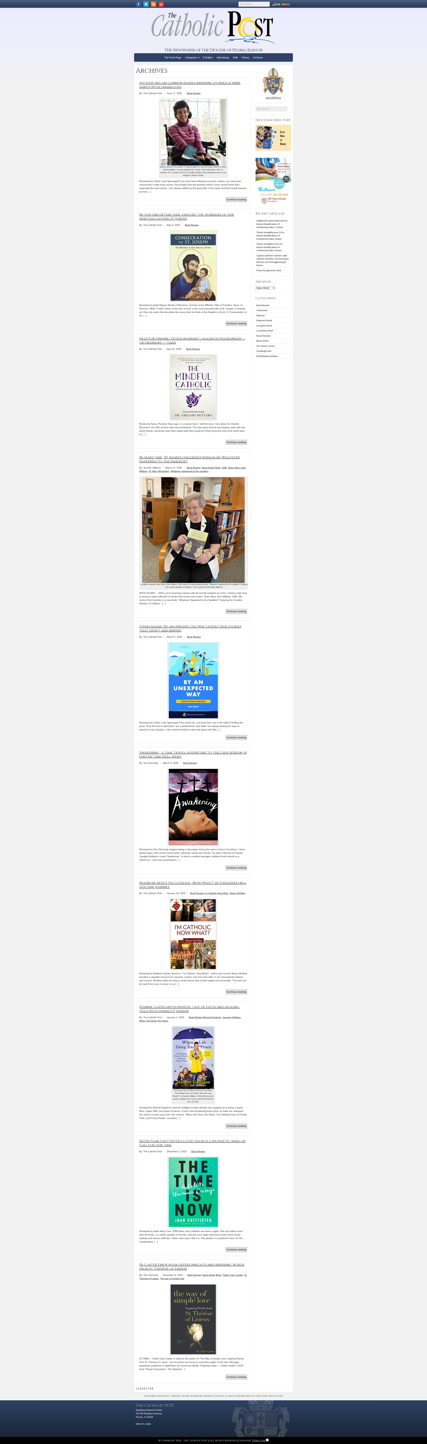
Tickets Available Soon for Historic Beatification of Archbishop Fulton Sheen (269, 247)
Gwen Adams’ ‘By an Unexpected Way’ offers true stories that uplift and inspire (190, 628)
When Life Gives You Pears (153, 1020)
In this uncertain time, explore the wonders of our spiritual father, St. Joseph (186, 216)
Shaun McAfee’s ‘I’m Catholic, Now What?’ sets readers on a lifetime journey (192, 885)
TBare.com (259, 1440)
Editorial (260, 315)
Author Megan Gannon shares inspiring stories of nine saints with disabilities (190, 85)
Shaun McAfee (237, 893)
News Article (208, 467)
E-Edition (208, 57)
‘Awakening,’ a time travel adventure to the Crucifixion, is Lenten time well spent (193, 754)
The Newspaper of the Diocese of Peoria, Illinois (213, 50)
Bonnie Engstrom (212, 1017)
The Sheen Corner (265, 345)
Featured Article (264, 320)
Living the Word (264, 325)
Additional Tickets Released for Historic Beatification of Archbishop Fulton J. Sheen (272, 224)
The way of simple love (172, 1278)
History (245, 57)
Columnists (262, 310)
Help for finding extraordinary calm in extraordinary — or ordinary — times (192, 340)
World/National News (267, 356)
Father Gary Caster (233, 1275)
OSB (224, 467)
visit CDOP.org (273, 97)
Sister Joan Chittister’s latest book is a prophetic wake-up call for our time (192, 1143)
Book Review (193, 93)
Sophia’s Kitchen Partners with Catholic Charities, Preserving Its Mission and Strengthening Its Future (272, 260)
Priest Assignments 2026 (268, 270)
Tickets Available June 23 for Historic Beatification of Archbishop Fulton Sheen (270, 235)
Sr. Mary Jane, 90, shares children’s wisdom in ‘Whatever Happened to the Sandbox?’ (189, 459)
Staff (235, 57)
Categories (191, 57)
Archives (258, 57)
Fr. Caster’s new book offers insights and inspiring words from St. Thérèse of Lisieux (191, 1266)
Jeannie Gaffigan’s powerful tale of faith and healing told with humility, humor (189, 1009)
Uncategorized (263, 350)
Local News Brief (264, 330)
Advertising (223, 57)
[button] (199, 57)
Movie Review (263, 335)
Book (218, 467)
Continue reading (236, 199)
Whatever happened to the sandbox (189, 471)
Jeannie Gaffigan (232, 1017)
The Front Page (172, 57)
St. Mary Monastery (159, 471)
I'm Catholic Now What (216, 893)
